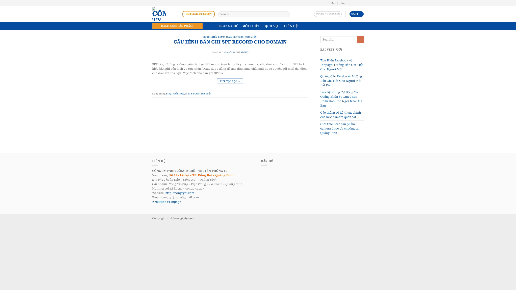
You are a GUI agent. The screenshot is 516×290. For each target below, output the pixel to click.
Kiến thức (218, 37)
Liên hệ (291, 26)
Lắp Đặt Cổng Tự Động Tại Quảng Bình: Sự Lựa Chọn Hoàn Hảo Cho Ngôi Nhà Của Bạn (341, 99)
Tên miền (251, 37)
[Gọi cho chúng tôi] (355, 3)
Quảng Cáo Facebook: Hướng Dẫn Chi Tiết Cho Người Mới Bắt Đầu (341, 81)
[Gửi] (286, 14)
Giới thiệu (251, 26)
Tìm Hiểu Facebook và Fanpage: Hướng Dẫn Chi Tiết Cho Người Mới (341, 65)
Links (342, 3)
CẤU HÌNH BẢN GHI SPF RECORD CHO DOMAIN (230, 42)
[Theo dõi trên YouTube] (359, 3)
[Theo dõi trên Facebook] (348, 3)
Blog (333, 3)
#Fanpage (174, 201)
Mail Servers (234, 37)
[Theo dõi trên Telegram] (362, 3)
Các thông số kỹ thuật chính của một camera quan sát (340, 115)
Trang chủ (228, 26)
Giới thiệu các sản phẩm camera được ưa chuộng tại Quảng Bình (339, 128)
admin (245, 52)
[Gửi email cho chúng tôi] (352, 3)
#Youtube (159, 201)
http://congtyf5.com (179, 193)
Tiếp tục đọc (230, 81)
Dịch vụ (270, 26)
